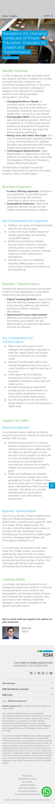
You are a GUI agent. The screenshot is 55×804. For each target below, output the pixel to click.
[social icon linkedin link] (31, 673)
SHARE (46, 16)
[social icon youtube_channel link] (51, 673)
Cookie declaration (27, 785)
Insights (13, 16)
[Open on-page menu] (52, 485)
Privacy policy (27, 775)
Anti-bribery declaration (27, 791)
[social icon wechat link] (39, 673)
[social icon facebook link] (43, 673)
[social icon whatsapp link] (35, 673)
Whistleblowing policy (27, 779)
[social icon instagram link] (47, 673)
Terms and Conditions (27, 788)
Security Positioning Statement (27, 794)
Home (5, 16)
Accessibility (27, 782)
